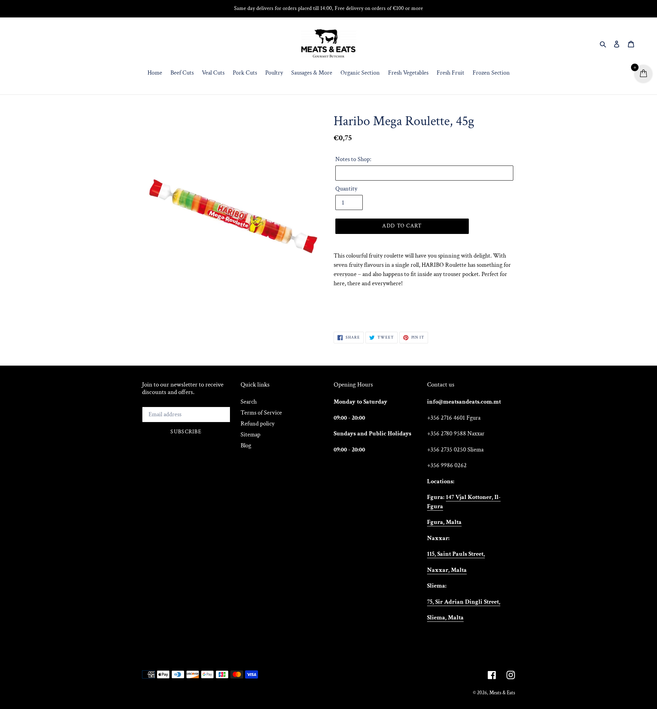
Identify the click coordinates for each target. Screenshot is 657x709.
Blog (246, 445)
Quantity (346, 189)
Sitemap (250, 434)
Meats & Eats (502, 693)
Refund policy (257, 424)
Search (249, 402)
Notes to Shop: (353, 159)
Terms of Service (261, 413)
